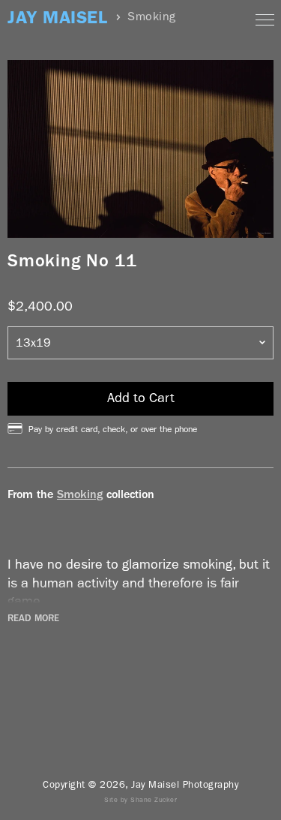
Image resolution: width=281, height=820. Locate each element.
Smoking (80, 494)
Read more (33, 618)
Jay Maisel (57, 18)
